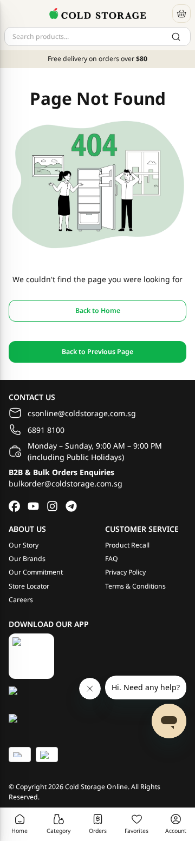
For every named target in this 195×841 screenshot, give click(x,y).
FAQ (111, 558)
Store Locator (29, 586)
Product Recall (127, 545)
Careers (21, 599)
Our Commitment (36, 572)
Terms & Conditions (135, 586)
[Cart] (181, 13)
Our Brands (27, 558)
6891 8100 (46, 430)
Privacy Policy (125, 572)
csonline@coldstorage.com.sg (82, 413)
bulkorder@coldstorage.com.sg (65, 483)
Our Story (23, 545)
